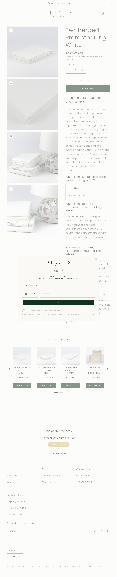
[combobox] (30, 294)
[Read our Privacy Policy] (93, 315)
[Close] (95, 259)
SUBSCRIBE (58, 302)
